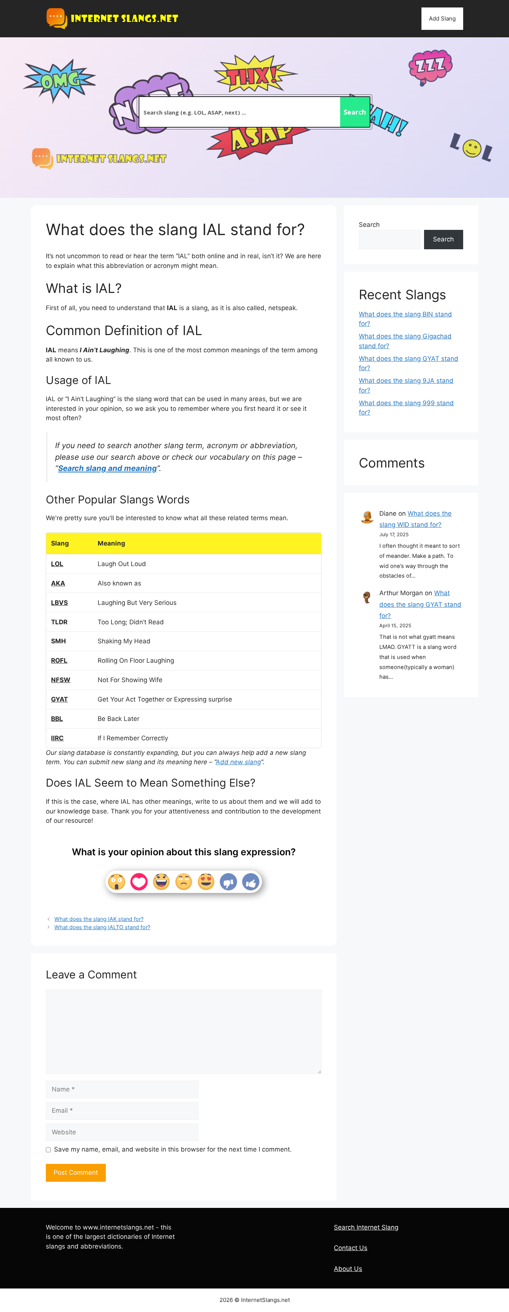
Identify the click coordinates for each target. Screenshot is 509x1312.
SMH (58, 641)
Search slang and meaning (107, 468)
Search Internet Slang (366, 1227)
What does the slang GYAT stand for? (420, 604)
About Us (348, 1268)
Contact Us (350, 1248)
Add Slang (442, 18)
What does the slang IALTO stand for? (102, 927)
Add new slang (238, 762)
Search (369, 224)
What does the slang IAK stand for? (98, 919)
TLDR (59, 622)
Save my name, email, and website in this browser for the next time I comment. (173, 1149)
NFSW (60, 680)
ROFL (59, 660)
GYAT (59, 699)
